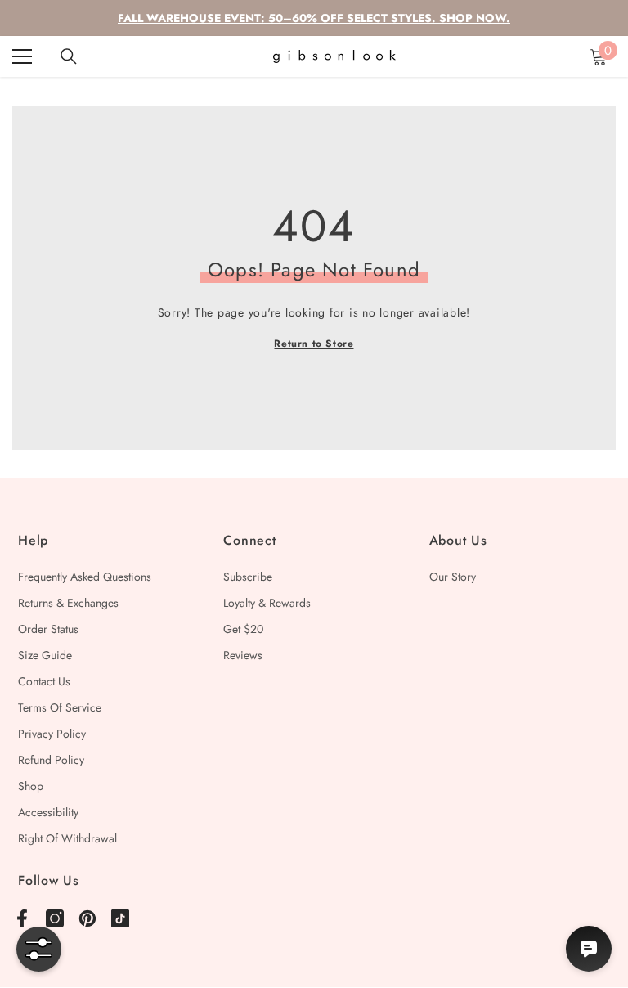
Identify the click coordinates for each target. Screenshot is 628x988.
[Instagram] (55, 918)
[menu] (22, 56)
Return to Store (313, 343)
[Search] (68, 56)
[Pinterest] (87, 918)
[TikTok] (120, 918)
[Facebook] (22, 918)
